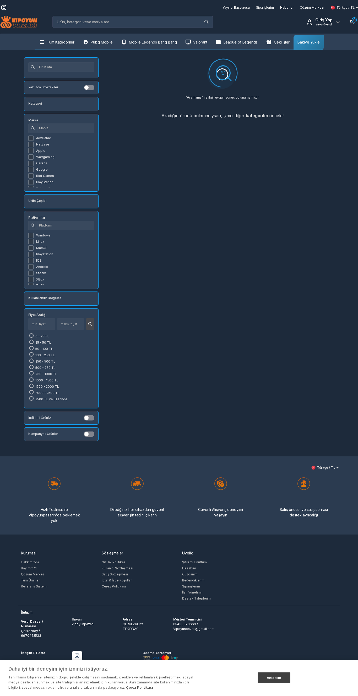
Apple (40, 151)
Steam (41, 273)
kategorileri (258, 115)
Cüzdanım (190, 574)
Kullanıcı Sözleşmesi (117, 568)
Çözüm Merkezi (33, 574)
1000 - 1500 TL (46, 380)
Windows (43, 235)
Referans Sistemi (34, 586)
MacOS (41, 248)
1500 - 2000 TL (47, 387)
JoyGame (43, 138)
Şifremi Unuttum (194, 562)
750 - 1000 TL (46, 374)
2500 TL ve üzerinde (51, 399)
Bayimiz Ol (29, 568)
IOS (39, 260)
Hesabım (189, 568)
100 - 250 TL (45, 355)
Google (42, 169)
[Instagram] (77, 656)
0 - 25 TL (42, 336)
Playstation (44, 254)
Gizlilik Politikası (114, 562)
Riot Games (45, 176)
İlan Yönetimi (192, 592)
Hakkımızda (30, 562)
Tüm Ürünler (30, 580)
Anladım (274, 677)
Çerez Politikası (114, 586)
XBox (40, 279)
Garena (41, 163)
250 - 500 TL (45, 361)
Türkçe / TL (346, 7)
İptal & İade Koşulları (117, 580)
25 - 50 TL (43, 342)
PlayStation (44, 182)
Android (42, 267)
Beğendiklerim (193, 580)
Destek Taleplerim (196, 598)
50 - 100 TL (44, 349)
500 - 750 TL (45, 368)
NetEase (42, 144)
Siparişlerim (191, 586)
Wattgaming (45, 157)
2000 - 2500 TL (47, 393)
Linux (40, 242)
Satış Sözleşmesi (115, 574)
